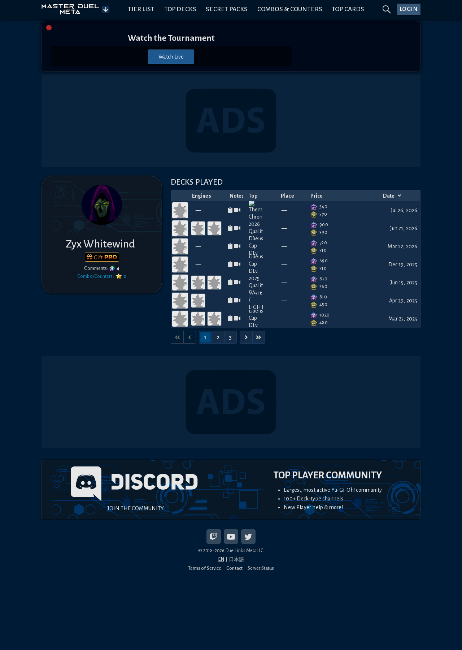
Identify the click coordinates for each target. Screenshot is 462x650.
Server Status (261, 568)
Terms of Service (205, 568)
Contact (234, 568)
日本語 (236, 559)
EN (221, 559)
